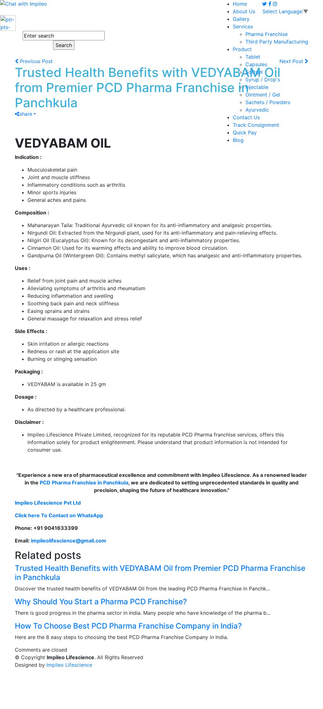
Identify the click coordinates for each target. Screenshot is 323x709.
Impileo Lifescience (69, 665)
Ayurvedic (257, 110)
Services (243, 26)
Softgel (254, 72)
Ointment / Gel (262, 94)
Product (242, 49)
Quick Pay (245, 132)
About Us (244, 11)
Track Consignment (256, 125)
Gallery (241, 19)
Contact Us (246, 117)
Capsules (256, 64)
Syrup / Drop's (262, 79)
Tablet (252, 57)
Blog (238, 140)
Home (240, 4)
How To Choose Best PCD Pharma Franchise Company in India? (128, 625)
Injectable (256, 87)
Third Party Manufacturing (276, 41)
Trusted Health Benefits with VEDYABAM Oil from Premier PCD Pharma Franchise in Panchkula (160, 573)
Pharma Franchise (266, 34)
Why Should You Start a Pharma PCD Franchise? (101, 601)
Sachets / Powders (267, 102)
